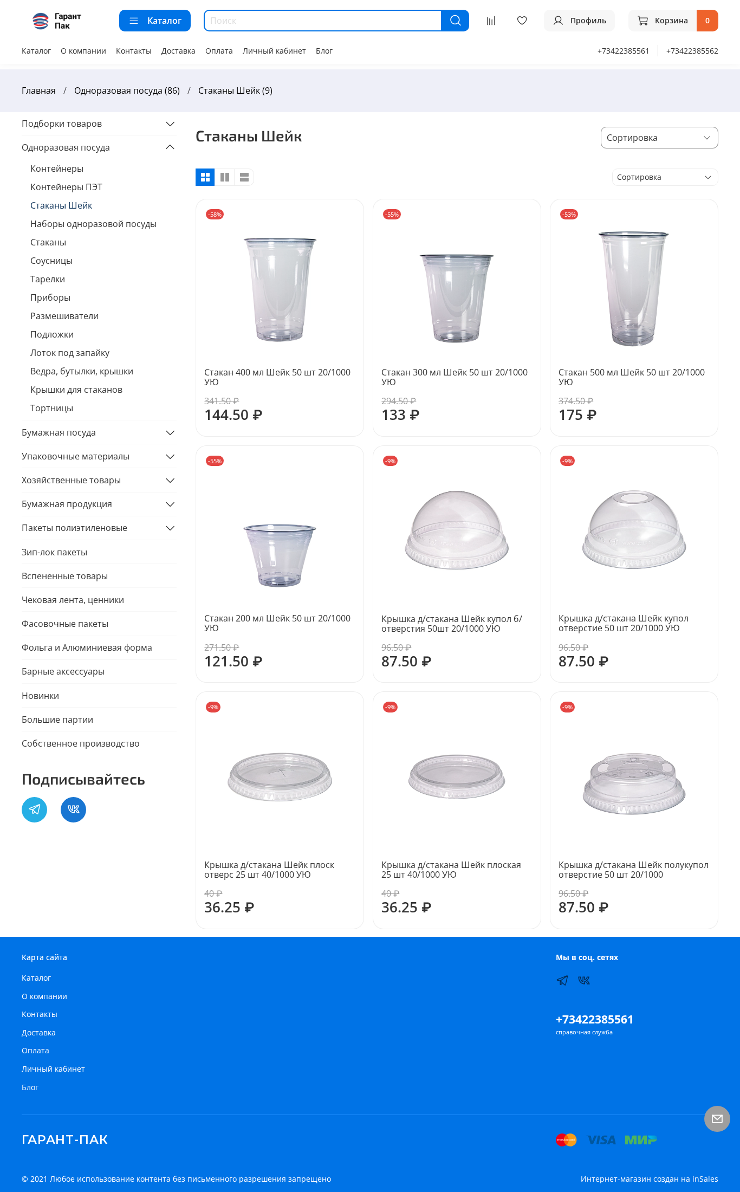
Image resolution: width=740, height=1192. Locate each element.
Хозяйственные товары (71, 480)
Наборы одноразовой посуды (93, 224)
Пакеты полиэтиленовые (74, 528)
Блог (324, 51)
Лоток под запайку (69, 353)
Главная (39, 90)
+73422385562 (692, 51)
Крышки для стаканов (76, 390)
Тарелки (47, 279)
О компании (83, 51)
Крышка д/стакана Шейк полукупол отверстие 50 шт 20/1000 (634, 869)
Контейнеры (56, 168)
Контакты (134, 51)
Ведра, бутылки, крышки (81, 371)
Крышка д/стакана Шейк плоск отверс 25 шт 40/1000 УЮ (269, 869)
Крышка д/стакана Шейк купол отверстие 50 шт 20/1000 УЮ (624, 623)
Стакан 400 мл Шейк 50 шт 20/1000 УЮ (277, 377)
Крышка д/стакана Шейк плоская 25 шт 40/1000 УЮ (451, 869)
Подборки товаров (62, 123)
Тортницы (51, 408)
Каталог (164, 21)
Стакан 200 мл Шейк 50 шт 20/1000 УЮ (277, 623)
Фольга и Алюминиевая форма (87, 647)
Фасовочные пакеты (65, 624)
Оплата (219, 51)
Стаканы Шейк (61, 205)
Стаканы (48, 242)
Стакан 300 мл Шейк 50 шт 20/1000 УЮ (454, 377)
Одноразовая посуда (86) (127, 90)
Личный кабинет (274, 51)
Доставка (178, 51)
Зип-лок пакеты (54, 552)
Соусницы (51, 261)
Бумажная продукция (67, 504)
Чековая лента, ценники (73, 600)
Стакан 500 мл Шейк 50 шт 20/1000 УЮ (632, 377)
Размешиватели (64, 316)
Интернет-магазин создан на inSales (649, 1179)
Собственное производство (81, 743)
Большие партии (57, 719)
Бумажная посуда (59, 432)
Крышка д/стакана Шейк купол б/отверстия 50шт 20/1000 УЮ (451, 623)
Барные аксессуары (63, 671)
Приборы (50, 297)
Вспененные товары (65, 576)
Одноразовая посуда (66, 147)
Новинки (40, 696)
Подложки (52, 334)
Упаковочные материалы (75, 456)
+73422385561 (624, 51)
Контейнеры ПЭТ (66, 187)
